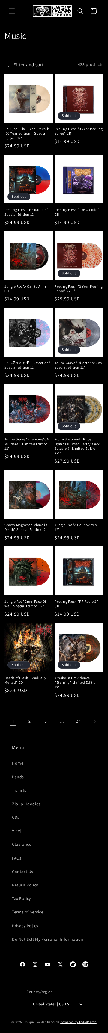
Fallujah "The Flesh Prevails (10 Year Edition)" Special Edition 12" (27, 133)
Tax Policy (21, 898)
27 (78, 721)
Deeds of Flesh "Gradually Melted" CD (25, 680)
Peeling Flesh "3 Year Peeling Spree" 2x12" (79, 288)
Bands (18, 777)
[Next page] (94, 721)
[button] (12, 11)
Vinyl (16, 830)
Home (17, 763)
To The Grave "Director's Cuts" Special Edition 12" (79, 365)
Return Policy (25, 885)
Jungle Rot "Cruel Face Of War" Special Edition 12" (25, 603)
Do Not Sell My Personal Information (47, 939)
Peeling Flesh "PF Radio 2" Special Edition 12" (26, 212)
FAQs (16, 858)
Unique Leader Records (42, 1022)
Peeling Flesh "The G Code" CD (77, 212)
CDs (16, 817)
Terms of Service (28, 912)
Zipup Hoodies (26, 804)
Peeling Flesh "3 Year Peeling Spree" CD (79, 131)
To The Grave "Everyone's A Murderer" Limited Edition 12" (26, 444)
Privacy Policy (25, 925)
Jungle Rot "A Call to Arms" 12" (76, 527)
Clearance (21, 844)
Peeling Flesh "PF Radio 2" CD (76, 603)
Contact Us (22, 871)
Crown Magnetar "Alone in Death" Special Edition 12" (26, 527)
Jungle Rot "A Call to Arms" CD (26, 288)
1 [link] (13, 721)
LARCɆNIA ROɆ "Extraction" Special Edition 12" (27, 365)
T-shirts (19, 790)
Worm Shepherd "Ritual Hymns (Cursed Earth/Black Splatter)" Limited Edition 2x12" (77, 446)
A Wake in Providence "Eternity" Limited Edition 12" (76, 682)
